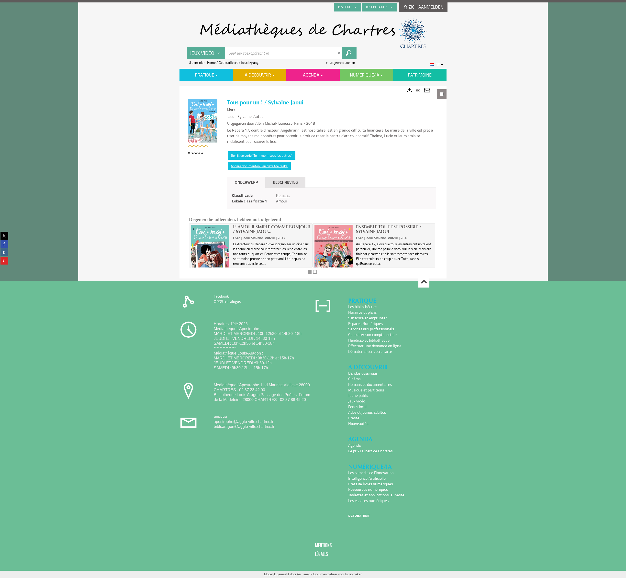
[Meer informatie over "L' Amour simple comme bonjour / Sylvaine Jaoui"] (210, 253)
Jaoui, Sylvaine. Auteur (246, 116)
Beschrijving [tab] (285, 182)
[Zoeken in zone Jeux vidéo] (349, 53)
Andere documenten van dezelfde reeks (259, 166)
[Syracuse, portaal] (313, 33)
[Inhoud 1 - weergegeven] (310, 272)
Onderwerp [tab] (246, 182)
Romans (283, 195)
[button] (202, 120)
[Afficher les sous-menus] (355, 7)
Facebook (221, 296)
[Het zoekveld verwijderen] (339, 53)
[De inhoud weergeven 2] (315, 272)
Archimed (303, 574)
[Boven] (423, 282)
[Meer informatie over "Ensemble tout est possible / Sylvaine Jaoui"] (333, 253)
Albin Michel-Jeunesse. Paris (278, 123)
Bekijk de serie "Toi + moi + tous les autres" (261, 155)
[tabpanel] (313, 182)
